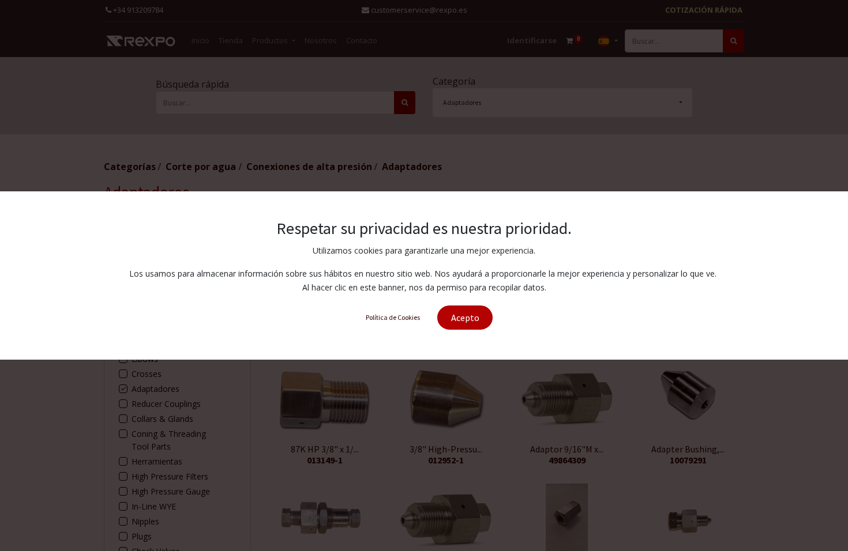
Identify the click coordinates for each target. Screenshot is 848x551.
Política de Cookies (393, 317)
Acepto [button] (465, 317)
